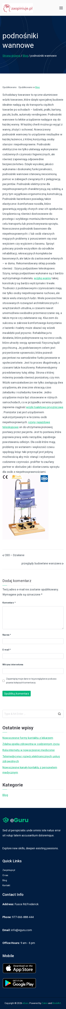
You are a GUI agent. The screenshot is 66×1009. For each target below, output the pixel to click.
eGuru (26, 1003)
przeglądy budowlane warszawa (41, 563)
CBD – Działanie (14, 555)
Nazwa (6, 635)
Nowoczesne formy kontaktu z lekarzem (27, 737)
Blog (37, 87)
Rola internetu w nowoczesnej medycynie (28, 750)
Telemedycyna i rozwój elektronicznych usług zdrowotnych (31, 759)
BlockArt (56, 1003)
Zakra (45, 1003)
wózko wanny (42, 278)
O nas (5, 875)
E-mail (6, 649)
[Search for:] (33, 714)
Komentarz (9, 602)
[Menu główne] (61, 8)
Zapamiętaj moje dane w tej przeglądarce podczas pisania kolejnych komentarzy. (31, 681)
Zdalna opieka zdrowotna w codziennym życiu (31, 744)
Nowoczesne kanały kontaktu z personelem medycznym (29, 770)
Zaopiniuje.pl (8, 870)
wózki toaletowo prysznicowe (44, 407)
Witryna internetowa (12, 664)
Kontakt (6, 885)
